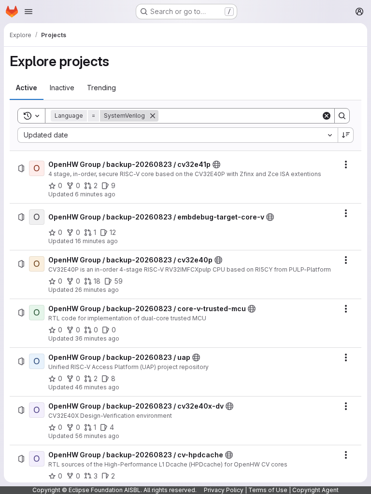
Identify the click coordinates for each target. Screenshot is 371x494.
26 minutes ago (97, 289)
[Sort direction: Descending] (346, 135)
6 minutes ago (95, 194)
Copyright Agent (315, 490)
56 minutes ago (97, 435)
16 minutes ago (96, 241)
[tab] (26, 88)
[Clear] (326, 116)
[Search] (342, 116)
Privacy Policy (223, 490)
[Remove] (152, 116)
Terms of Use (267, 490)
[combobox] (177, 135)
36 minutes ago (97, 338)
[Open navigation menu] (28, 11)
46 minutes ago (97, 387)
